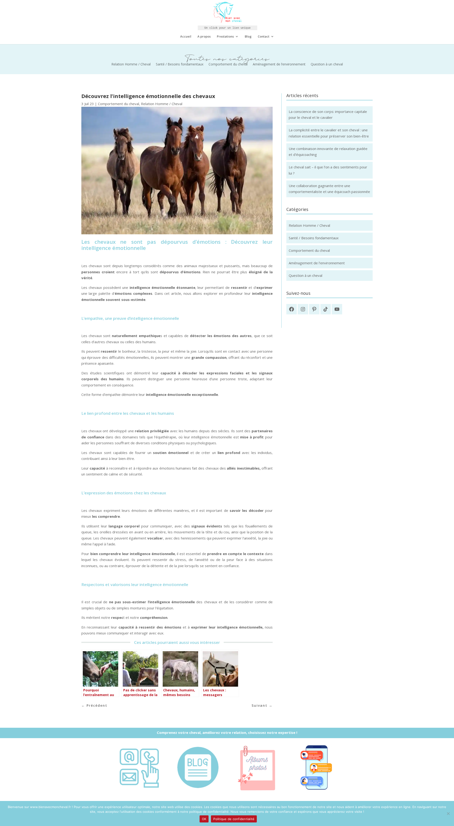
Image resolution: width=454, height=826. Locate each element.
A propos (204, 37)
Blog (248, 37)
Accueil (185, 37)
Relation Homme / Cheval (131, 64)
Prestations (225, 37)
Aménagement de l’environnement (279, 64)
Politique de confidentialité (233, 819)
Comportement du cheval (228, 64)
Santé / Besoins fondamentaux (179, 64)
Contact (263, 37)
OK (204, 819)
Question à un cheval (327, 64)
